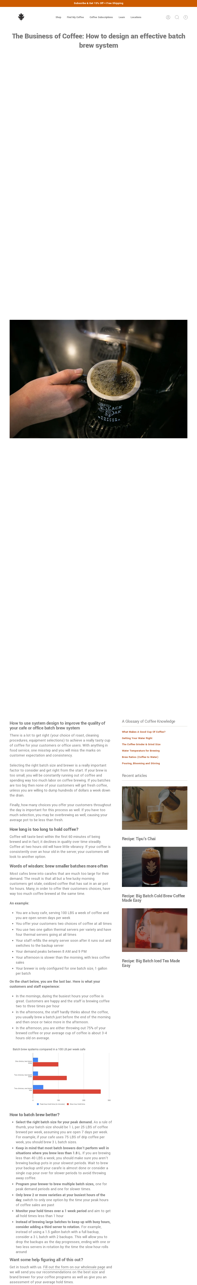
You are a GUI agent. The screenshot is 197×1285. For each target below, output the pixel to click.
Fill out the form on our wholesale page (74, 1267)
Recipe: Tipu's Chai (139, 839)
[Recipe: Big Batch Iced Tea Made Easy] (154, 930)
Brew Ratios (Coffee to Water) (140, 757)
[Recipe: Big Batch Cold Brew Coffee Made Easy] (154, 867)
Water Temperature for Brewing (141, 751)
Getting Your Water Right (137, 738)
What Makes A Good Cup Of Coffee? (144, 732)
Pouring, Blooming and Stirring (141, 763)
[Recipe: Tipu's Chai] (154, 808)
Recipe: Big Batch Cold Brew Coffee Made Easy (153, 898)
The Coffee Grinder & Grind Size (141, 744)
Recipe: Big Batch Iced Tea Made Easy (151, 963)
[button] (58, 17)
